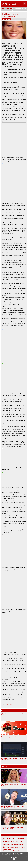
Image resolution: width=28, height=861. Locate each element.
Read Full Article (9, 704)
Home (3, 8)
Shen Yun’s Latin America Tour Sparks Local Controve (13, 717)
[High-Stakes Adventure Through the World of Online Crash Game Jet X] (14, 756)
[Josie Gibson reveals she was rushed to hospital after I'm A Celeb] (14, 782)
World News (9, 8)
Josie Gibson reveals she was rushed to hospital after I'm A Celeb (13, 785)
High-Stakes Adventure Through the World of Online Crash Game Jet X (13, 759)
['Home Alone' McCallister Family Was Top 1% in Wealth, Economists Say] (14, 825)
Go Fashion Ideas (9, 3)
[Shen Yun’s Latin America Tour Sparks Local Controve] (14, 714)
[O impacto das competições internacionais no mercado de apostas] (14, 734)
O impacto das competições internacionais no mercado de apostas (11, 737)
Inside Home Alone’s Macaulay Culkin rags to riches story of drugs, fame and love (13, 807)
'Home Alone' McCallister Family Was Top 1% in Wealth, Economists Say (12, 828)
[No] (26, 856)
